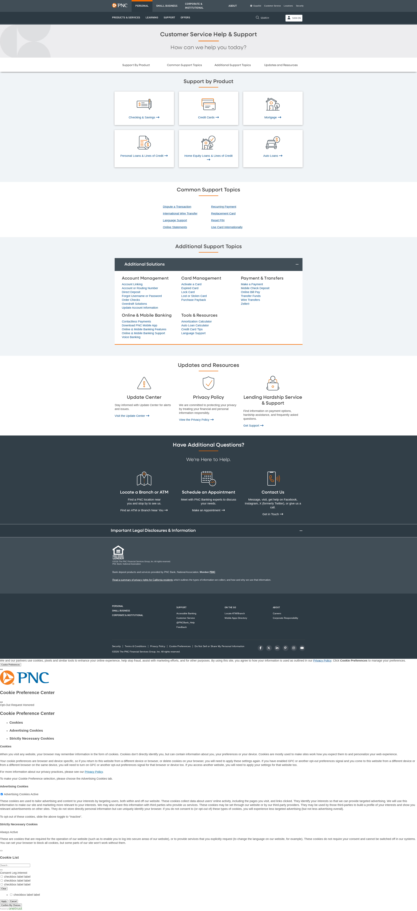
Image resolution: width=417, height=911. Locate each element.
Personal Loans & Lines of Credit (142, 155)
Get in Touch (271, 514)
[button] (126, 18)
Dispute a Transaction (177, 206)
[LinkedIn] (277, 648)
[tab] (211, 722)
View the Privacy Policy (194, 419)
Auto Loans (271, 155)
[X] (269, 648)
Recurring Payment (223, 206)
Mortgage (271, 117)
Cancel (13, 901)
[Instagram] (294, 648)
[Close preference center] (1, 702)
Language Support (175, 220)
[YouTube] (302, 648)
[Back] (1, 850)
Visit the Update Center (130, 415)
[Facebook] (261, 648)
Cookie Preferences (180, 646)
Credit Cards (206, 117)
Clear (3, 888)
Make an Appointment (206, 510)
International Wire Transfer (180, 213)
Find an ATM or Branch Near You (142, 510)
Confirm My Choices (11, 905)
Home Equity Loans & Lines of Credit (208, 155)
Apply (4, 901)
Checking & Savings (142, 117)
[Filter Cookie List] (1, 869)
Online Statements (175, 227)
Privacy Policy (322, 660)
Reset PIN (217, 220)
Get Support (251, 425)
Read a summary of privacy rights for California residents (142, 579)
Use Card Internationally (227, 227)
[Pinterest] (285, 648)
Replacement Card (223, 213)
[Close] (1, 669)
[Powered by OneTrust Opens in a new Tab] (11, 909)
